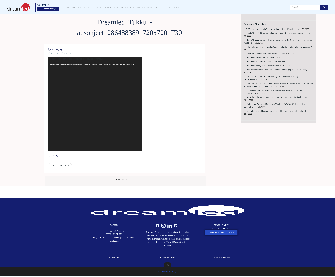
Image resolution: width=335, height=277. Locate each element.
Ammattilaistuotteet (92, 7)
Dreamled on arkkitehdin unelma (260, 57)
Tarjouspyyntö (127, 7)
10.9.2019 (67, 53)
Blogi (115, 7)
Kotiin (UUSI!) (174, 7)
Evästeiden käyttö (167, 257)
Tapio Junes (55, 53)
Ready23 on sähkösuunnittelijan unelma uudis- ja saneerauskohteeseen (278, 33)
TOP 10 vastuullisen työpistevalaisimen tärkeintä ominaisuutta (273, 29)
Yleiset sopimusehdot (221, 257)
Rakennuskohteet (73, 7)
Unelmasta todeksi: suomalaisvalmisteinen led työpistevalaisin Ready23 (277, 69)
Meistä (108, 7)
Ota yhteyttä (161, 7)
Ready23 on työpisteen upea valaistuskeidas (265, 53)
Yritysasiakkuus (144, 7)
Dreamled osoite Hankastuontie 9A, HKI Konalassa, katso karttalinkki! (276, 111)
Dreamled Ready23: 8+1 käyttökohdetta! (263, 65)
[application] (95, 104)
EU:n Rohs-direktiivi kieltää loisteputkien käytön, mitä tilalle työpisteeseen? (279, 47)
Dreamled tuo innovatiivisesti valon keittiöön (265, 61)
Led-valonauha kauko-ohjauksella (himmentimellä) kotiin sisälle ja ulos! (277, 97)
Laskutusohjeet (114, 257)
